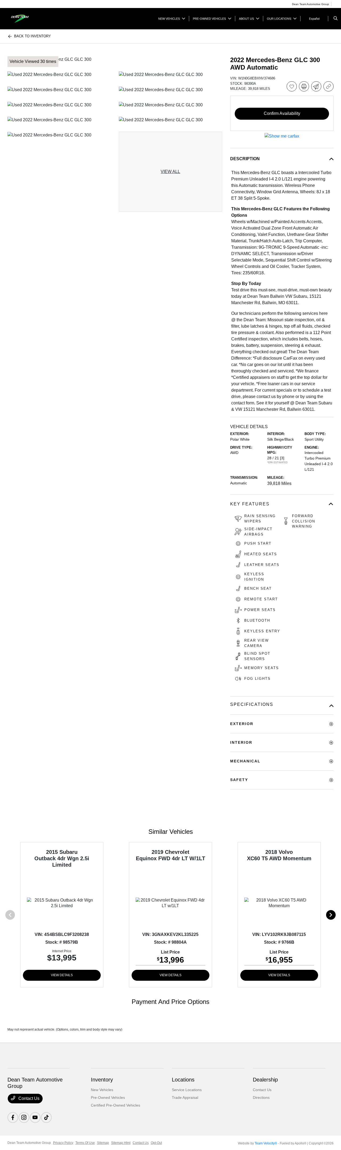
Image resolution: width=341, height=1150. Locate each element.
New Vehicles (102, 1090)
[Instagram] (24, 1117)
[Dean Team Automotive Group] (31, 18)
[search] (336, 18)
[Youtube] (35, 1117)
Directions (261, 1097)
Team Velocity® (266, 1143)
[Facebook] (12, 1117)
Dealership (265, 1080)
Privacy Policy (63, 1143)
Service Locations (187, 1090)
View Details (62, 975)
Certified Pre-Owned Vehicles (115, 1105)
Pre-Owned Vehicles (108, 1097)
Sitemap (103, 1143)
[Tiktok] (46, 1117)
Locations (183, 1080)
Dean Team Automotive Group (29, 1143)
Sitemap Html (121, 1143)
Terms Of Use (85, 1143)
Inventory (102, 1080)
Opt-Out (156, 1143)
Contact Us (28, 1098)
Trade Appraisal (185, 1097)
